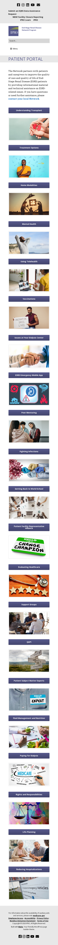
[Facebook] (19, 4)
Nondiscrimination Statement (23, 921)
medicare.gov (39, 915)
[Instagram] (23, 4)
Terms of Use (42, 921)
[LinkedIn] (28, 4)
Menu (15, 48)
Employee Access (15, 918)
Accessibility (30, 918)
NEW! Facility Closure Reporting (28, 17)
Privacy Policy (43, 918)
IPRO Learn (25, 20)
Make (20, 927)
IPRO (35, 20)
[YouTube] (32, 4)
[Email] (38, 4)
